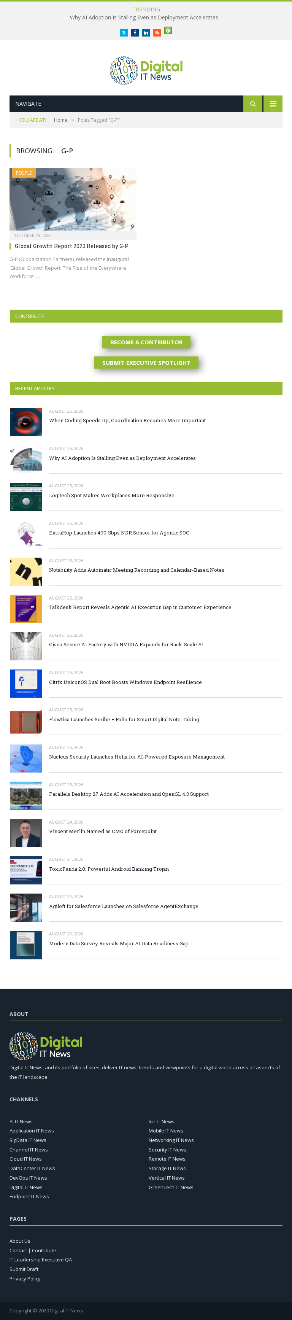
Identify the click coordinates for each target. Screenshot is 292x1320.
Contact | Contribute (33, 1250)
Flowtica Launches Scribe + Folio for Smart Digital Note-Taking (124, 719)
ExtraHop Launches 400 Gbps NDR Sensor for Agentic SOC (119, 532)
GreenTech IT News (171, 1187)
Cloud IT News (26, 1158)
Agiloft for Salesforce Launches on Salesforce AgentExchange (123, 906)
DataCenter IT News (32, 1168)
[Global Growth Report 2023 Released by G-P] (73, 201)
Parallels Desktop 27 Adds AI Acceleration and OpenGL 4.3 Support (129, 793)
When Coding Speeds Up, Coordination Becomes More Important (127, 420)
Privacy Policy (25, 1278)
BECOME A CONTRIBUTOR (146, 342)
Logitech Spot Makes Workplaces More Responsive (112, 495)
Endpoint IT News (29, 1196)
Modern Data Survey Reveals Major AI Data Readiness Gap (119, 943)
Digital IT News (26, 1187)
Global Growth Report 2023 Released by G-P (72, 246)
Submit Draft (24, 1269)
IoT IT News (162, 1121)
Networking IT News (171, 1140)
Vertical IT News (167, 1177)
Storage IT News (167, 1168)
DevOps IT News (28, 1177)
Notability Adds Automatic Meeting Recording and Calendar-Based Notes (136, 569)
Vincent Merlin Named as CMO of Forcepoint (103, 831)
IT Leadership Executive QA (41, 1259)
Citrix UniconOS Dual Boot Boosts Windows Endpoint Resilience (125, 682)
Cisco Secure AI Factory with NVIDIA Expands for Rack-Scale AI (126, 644)
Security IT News (167, 1149)
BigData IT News (28, 1140)
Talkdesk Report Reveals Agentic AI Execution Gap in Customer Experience (140, 607)
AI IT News (21, 1121)
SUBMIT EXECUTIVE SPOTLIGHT (146, 362)
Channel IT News (29, 1149)
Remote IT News (167, 1158)
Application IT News (32, 1130)
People (24, 173)
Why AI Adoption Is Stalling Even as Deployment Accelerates (144, 17)
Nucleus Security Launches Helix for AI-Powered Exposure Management (137, 756)
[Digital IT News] (146, 68)
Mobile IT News (166, 1130)
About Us (20, 1240)
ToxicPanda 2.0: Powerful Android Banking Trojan (109, 868)
